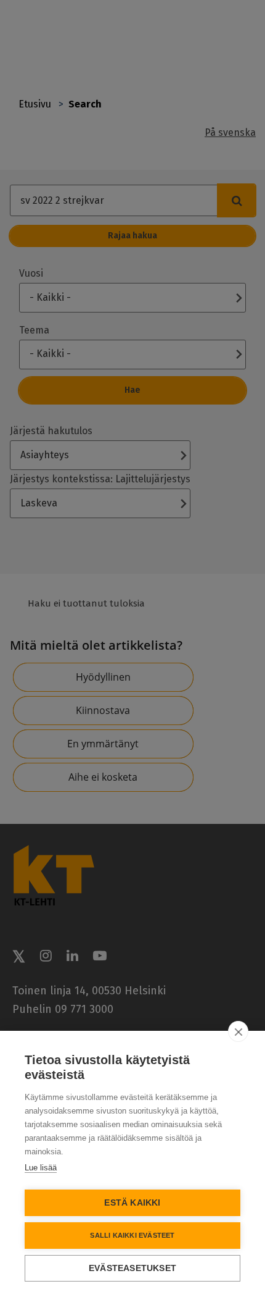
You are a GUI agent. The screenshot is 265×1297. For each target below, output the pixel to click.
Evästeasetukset (132, 1268)
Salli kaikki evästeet (132, 1235)
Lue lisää (41, 1167)
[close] (238, 1031)
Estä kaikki (132, 1202)
